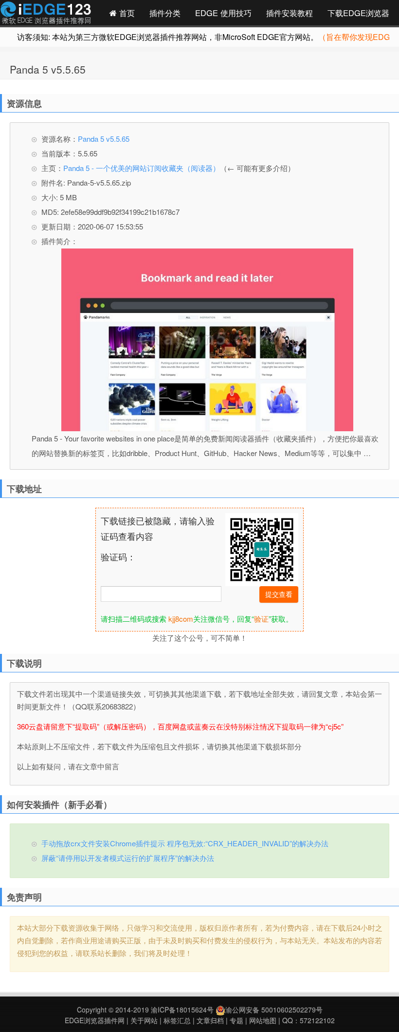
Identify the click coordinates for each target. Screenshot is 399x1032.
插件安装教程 (289, 13)
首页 (126, 13)
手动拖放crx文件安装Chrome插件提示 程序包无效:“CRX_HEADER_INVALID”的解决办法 (184, 843)
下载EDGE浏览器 (358, 13)
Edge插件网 (45, 14)
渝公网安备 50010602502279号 (274, 1009)
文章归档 (210, 1020)
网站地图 (262, 1020)
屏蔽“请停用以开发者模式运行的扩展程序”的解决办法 (127, 858)
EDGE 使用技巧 (223, 13)
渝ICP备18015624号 (182, 1009)
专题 (236, 1020)
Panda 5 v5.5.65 (48, 69)
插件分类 (165, 13)
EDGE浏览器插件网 (95, 1020)
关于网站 (144, 1020)
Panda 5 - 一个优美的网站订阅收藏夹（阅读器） (141, 168)
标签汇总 (177, 1020)
